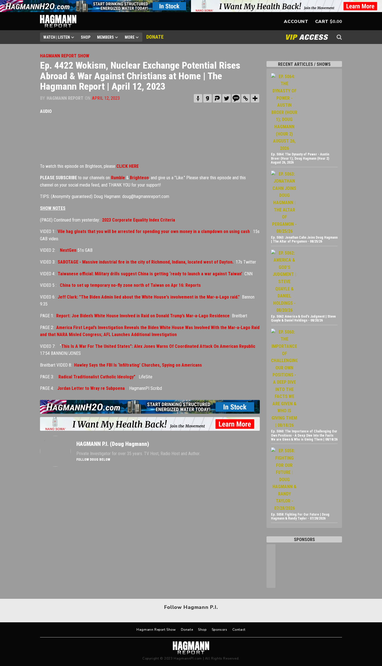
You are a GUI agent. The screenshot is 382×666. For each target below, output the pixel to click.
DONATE (155, 37)
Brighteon (139, 177)
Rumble (118, 177)
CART (322, 21)
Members (105, 37)
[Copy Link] (245, 98)
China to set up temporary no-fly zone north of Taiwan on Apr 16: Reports (130, 285)
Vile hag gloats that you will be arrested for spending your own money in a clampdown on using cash (154, 231)
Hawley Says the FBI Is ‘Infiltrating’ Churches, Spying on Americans (138, 365)
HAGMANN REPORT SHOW (64, 56)
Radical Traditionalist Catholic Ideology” (96, 376)
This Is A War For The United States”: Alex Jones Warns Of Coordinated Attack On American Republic (158, 346)
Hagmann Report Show (156, 629)
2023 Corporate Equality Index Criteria (138, 220)
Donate (187, 629)
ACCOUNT (296, 21)
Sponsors (219, 629)
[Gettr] (198, 98)
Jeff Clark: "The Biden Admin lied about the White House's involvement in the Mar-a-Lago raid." (149, 297)
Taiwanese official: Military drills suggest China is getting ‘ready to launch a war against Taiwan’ (150, 273)
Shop (85, 37)
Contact (239, 629)
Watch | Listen (56, 37)
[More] (255, 98)
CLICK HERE (127, 166)
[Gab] (207, 98)
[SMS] (236, 98)
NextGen (68, 250)
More (130, 37)
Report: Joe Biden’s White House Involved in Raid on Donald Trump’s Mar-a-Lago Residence (143, 315)
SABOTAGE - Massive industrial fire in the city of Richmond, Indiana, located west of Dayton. (146, 262)
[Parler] (217, 98)
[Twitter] (226, 98)
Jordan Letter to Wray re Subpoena (91, 388)
